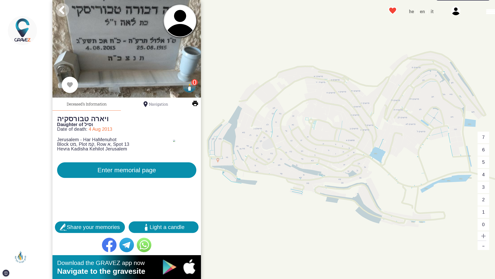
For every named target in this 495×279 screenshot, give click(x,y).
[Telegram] (126, 245)
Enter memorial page (126, 170)
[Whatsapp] (144, 245)
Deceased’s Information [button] (87, 104)
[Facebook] (109, 245)
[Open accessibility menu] (6, 273)
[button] (488, 12)
